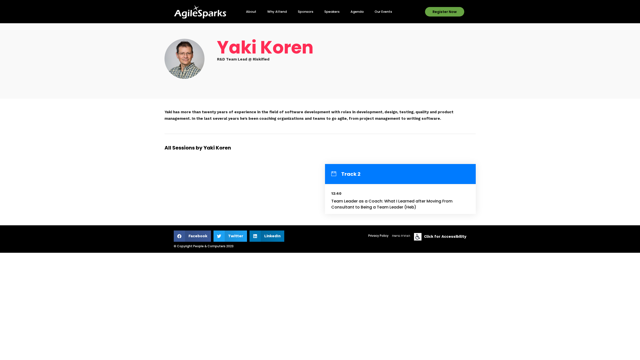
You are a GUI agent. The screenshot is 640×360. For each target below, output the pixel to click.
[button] (444, 11)
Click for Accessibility (445, 236)
